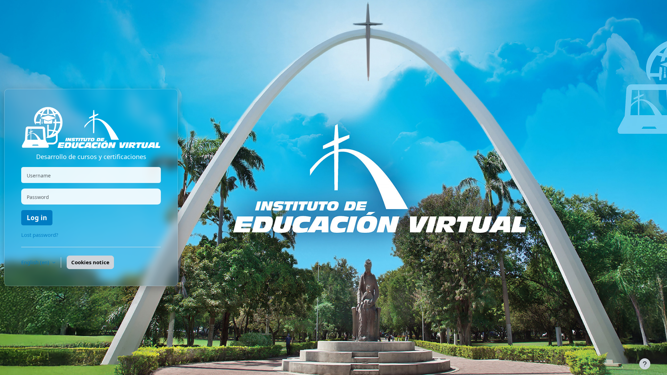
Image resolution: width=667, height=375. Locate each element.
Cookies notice (90, 262)
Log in (37, 217)
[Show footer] (644, 363)
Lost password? (39, 234)
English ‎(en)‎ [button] (36, 262)
